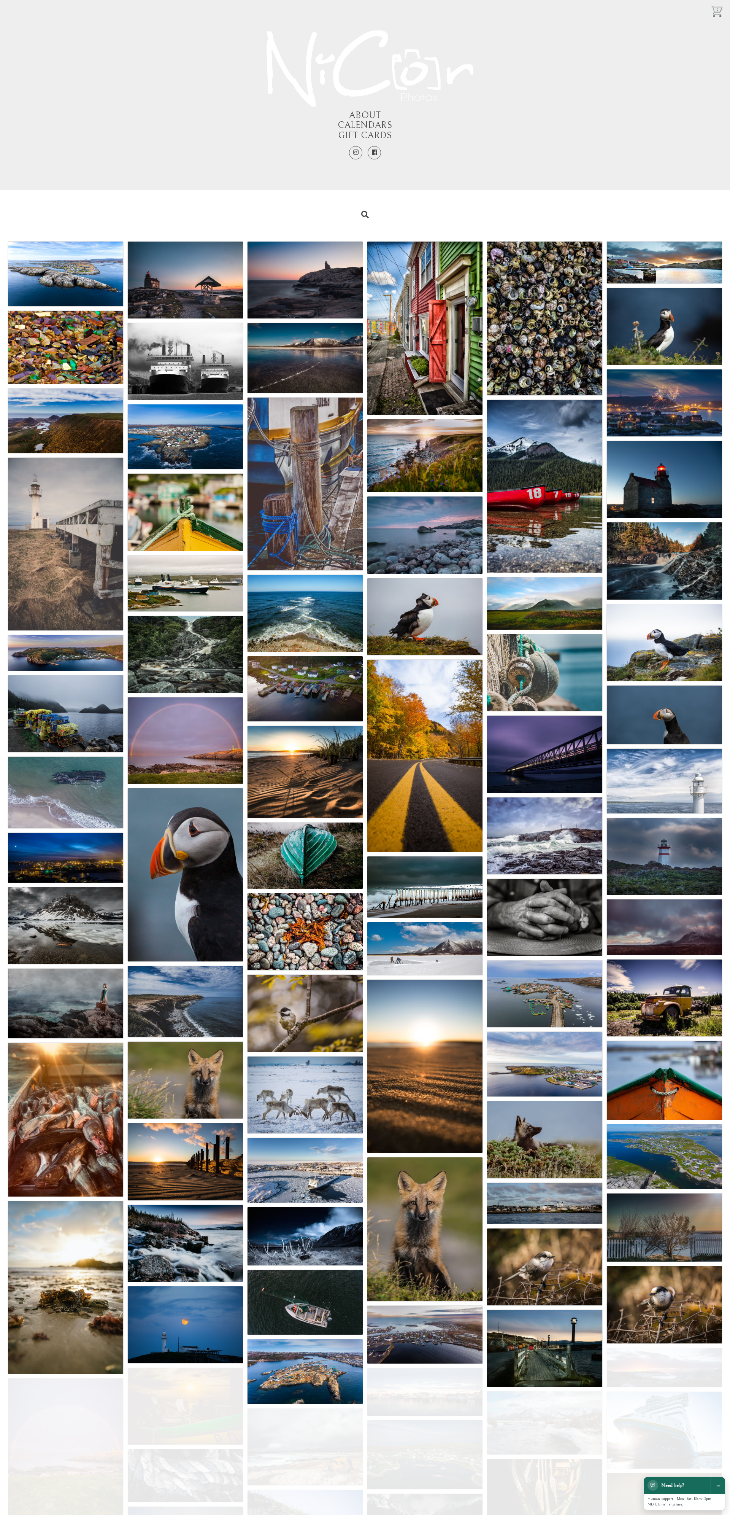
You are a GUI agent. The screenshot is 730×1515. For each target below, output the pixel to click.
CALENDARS (365, 125)
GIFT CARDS (365, 135)
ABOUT (365, 115)
